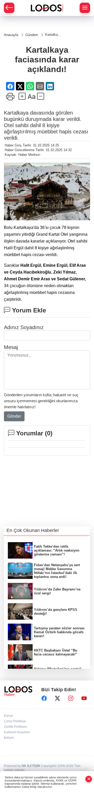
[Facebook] (44, 698)
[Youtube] (84, 698)
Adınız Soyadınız (24, 327)
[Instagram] (71, 698)
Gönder (14, 416)
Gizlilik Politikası (15, 727)
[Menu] (85, 8)
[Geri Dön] (9, 8)
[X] (57, 698)
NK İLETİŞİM (31, 766)
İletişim (9, 737)
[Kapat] (89, 779)
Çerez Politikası (15, 721)
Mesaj (11, 347)
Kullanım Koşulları (17, 732)
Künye (8, 716)
